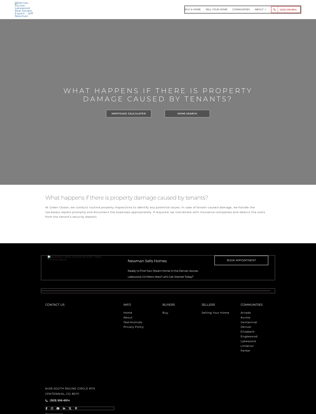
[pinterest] (76, 408)
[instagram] (52, 408)
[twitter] (70, 408)
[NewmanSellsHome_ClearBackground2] (26, 2)
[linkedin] (64, 408)
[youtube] (58, 408)
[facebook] (47, 408)
